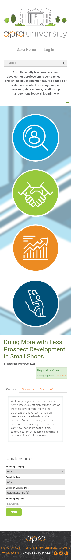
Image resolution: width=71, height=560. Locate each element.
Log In (49, 49)
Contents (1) (47, 389)
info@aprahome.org (36, 553)
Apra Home (26, 49)
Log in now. (61, 375)
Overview (11, 389)
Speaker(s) (28, 389)
